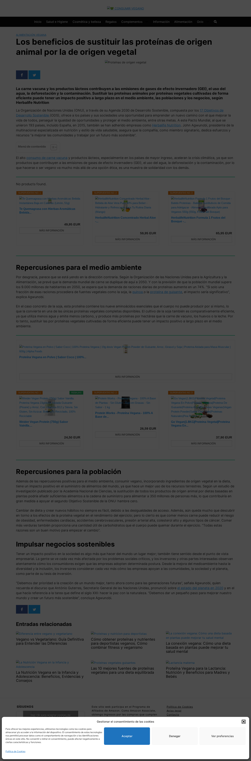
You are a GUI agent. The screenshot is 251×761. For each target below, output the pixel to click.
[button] (243, 722)
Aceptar (127, 736)
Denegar (174, 736)
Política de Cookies (15, 751)
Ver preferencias (222, 736)
